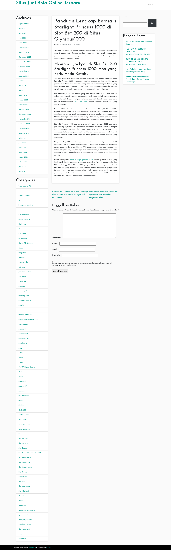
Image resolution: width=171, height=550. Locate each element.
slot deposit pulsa (25, 467)
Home (150, 5)
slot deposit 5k (24, 462)
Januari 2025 (24, 110)
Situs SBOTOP (24, 424)
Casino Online (24, 215)
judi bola (22, 267)
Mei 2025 (22, 90)
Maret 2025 (23, 100)
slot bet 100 (23, 439)
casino (21, 210)
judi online (22, 277)
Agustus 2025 (24, 76)
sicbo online (23, 420)
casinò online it (24, 219)
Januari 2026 (24, 52)
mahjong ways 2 (25, 300)
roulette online (24, 396)
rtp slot (21, 400)
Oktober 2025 (24, 67)
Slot (20, 434)
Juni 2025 (22, 86)
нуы (20, 534)
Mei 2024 (22, 148)
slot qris (22, 482)
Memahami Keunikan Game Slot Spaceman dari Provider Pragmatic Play (103, 195)
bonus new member (26, 205)
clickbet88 (23, 229)
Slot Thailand (24, 491)
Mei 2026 (22, 38)
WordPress (32, 547)
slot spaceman (24, 486)
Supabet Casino (25, 524)
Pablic (21, 362)
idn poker (22, 253)
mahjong (22, 286)
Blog (20, 200)
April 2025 (23, 95)
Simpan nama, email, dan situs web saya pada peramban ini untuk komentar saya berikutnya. (82, 265)
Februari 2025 (24, 105)
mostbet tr (23, 343)
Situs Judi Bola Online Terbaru (48, 3)
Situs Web (56, 255)
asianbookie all (24, 196)
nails (20, 348)
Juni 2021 (22, 167)
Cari (125, 17)
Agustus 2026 (24, 24)
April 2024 (23, 152)
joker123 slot (23, 262)
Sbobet (21, 405)
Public (21, 377)
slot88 (21, 501)
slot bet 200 (23, 443)
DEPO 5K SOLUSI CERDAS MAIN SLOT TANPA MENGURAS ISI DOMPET (137, 61)
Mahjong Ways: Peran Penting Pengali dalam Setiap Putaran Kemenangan (137, 79)
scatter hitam (24, 415)
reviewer (22, 391)
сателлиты (23, 539)
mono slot (22, 329)
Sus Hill (48, 547)
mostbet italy (24, 339)
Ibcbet (21, 248)
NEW (21, 353)
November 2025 (25, 62)
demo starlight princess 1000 (81, 160)
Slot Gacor (23, 472)
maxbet (21, 310)
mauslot (22, 305)
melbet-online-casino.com (28, 319)
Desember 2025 (25, 57)
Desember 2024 (25, 114)
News (21, 358)
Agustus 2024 (24, 133)
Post (20, 372)
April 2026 (23, 43)
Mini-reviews (23, 324)
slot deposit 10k (25, 458)
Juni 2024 (22, 143)
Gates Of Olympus (26, 243)
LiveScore (22, 281)
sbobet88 (22, 410)
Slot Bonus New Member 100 (30, 453)
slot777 (21, 496)
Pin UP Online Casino (27, 367)
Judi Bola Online (25, 272)
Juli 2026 (22, 28)
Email (55, 250)
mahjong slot (24, 291)
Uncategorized (24, 529)
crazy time (23, 238)
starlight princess (25, 520)
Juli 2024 (22, 138)
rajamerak (22, 381)
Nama (55, 244)
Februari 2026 (24, 48)
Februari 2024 (24, 162)
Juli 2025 (22, 81)
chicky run (22, 224)
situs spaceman (24, 429)
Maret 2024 (23, 157)
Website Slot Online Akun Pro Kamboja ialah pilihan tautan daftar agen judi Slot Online (70, 195)
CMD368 (22, 234)
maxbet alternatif (25, 315)
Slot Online (23, 477)
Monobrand (23, 334)
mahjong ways (24, 296)
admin (78, 44)
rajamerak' (23, 386)
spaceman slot (24, 515)
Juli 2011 (22, 171)
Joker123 (22, 258)
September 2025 (25, 71)
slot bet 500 (81, 102)
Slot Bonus (23, 448)
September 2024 (25, 129)
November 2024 (25, 119)
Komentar (57, 238)
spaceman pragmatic (27, 510)
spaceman (22, 505)
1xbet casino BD (25, 186)
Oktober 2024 (24, 124)
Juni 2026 (22, 33)
